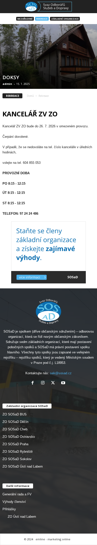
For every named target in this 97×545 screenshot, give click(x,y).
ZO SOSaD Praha (15, 444)
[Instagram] (44, 383)
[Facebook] (34, 383)
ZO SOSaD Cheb (14, 429)
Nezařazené (25, 18)
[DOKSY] (48, 56)
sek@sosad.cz (61, 373)
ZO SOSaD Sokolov (17, 459)
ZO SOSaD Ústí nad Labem (22, 466)
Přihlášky (9, 509)
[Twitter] (54, 383)
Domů (30, 96)
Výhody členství (14, 502)
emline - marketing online (53, 539)
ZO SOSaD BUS (14, 414)
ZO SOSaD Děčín (15, 422)
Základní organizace (65, 18)
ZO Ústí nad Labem (22, 516)
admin (7, 84)
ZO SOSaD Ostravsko (18, 437)
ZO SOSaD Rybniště (17, 451)
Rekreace (42, 18)
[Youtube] (63, 383)
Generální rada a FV (17, 494)
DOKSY (10, 77)
